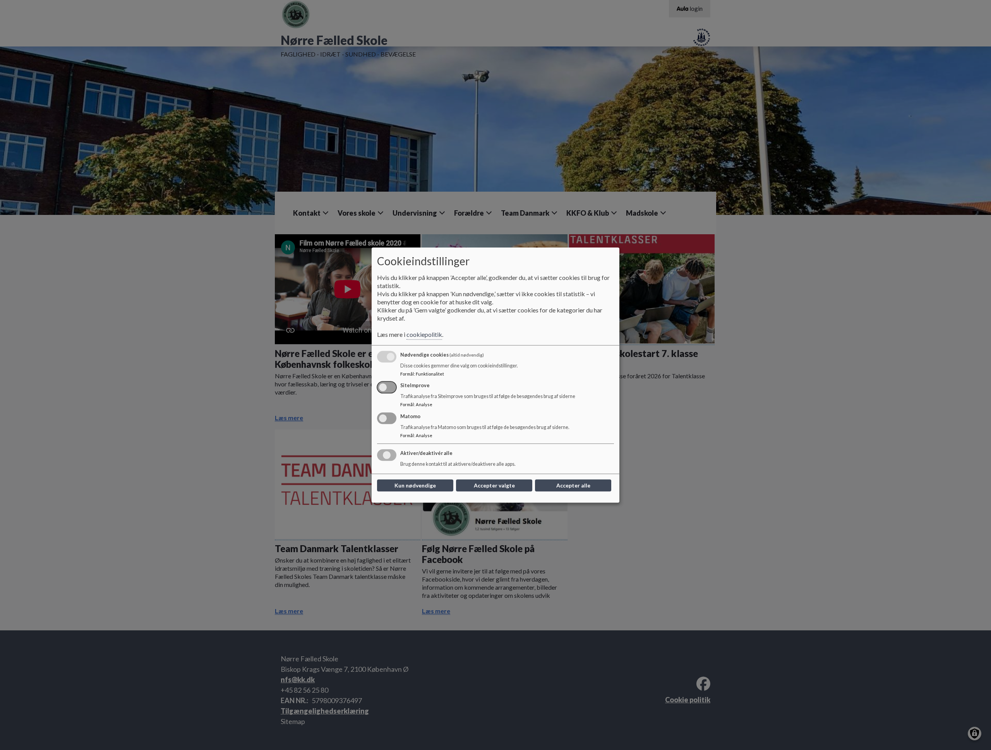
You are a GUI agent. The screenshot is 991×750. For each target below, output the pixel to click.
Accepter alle (573, 485)
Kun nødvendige (415, 485)
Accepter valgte (494, 485)
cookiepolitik (424, 334)
